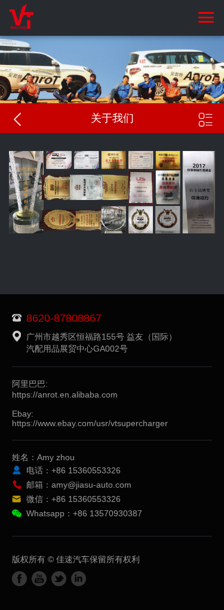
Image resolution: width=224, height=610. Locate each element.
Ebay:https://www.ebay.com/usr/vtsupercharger (90, 418)
